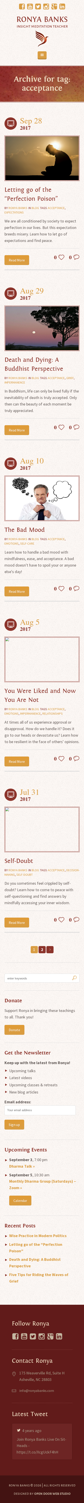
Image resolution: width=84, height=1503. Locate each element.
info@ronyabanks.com (36, 1390)
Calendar (20, 1200)
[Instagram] (46, 6)
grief (70, 378)
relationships (52, 714)
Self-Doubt (18, 861)
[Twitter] (38, 6)
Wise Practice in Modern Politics (38, 1235)
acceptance (56, 208)
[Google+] (54, 6)
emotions (11, 543)
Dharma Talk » (22, 1166)
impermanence (14, 382)
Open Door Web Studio (52, 1493)
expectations (14, 212)
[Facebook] (22, 6)
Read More (17, 260)
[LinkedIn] (62, 6)
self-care (27, 543)
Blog (35, 208)
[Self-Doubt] (42, 829)
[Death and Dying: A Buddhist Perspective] (42, 328)
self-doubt (24, 875)
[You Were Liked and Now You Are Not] (42, 659)
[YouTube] (30, 6)
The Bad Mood (24, 530)
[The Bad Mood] (42, 498)
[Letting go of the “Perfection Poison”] (42, 158)
